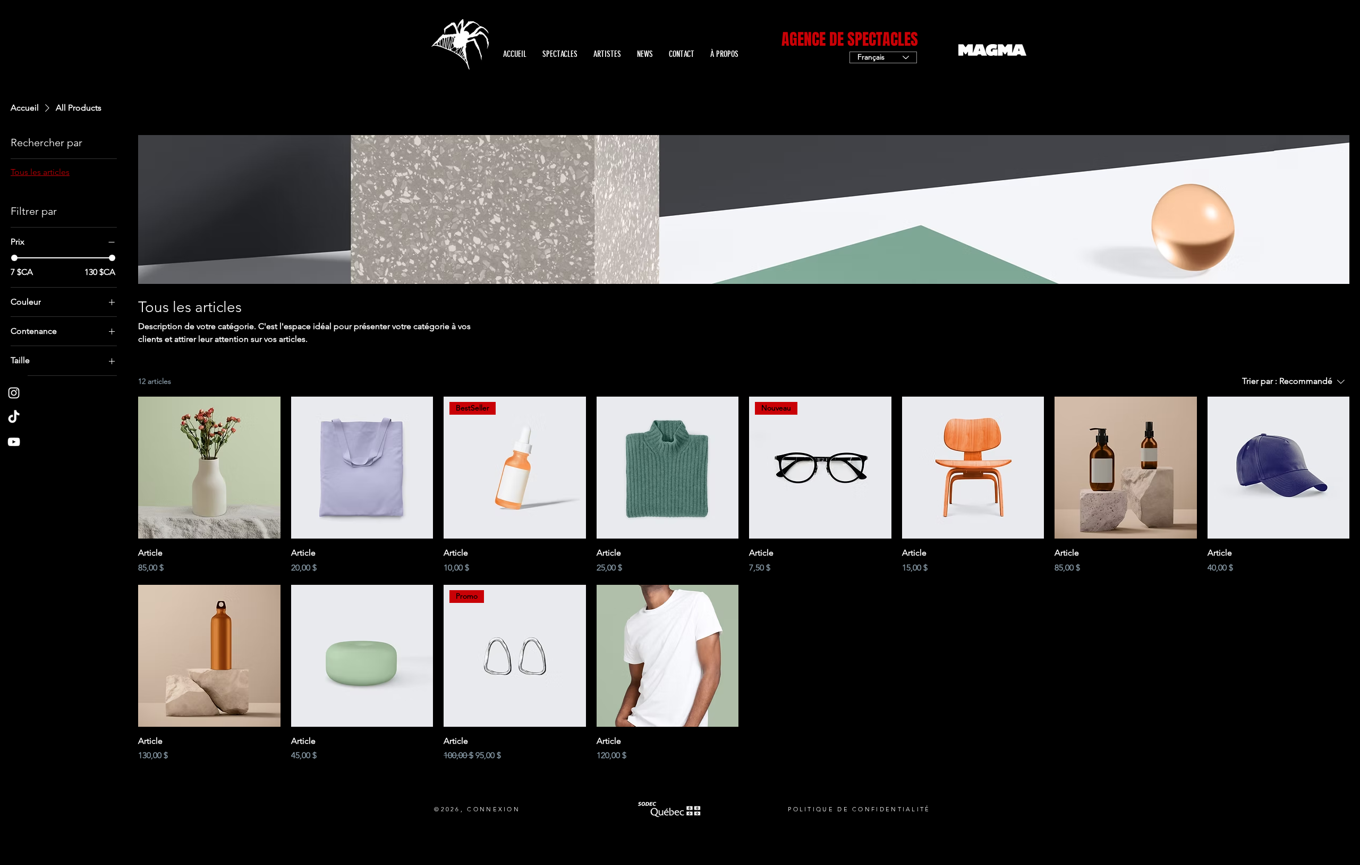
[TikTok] (13, 417)
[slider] (14, 257)
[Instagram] (13, 392)
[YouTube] (13, 441)
